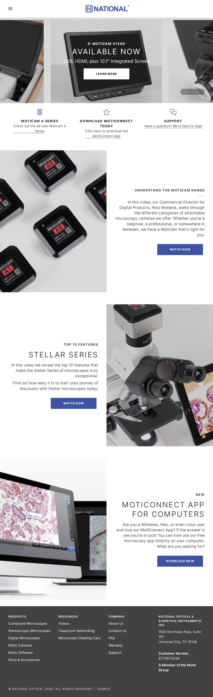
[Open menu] (14, 8)
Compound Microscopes (27, 623)
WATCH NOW (73, 388)
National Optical (27, 689)
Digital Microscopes (24, 638)
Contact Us (117, 631)
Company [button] (117, 616)
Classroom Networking (76, 631)
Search (103, 689)
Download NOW (180, 546)
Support (115, 652)
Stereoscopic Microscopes (29, 631)
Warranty (116, 645)
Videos (63, 623)
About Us (116, 623)
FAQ (112, 638)
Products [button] (17, 616)
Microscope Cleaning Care (79, 638)
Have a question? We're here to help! (173, 111)
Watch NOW (180, 234)
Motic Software (20, 652)
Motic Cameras (20, 645)
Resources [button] (68, 616)
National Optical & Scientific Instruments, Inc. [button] (180, 621)
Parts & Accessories (24, 660)
